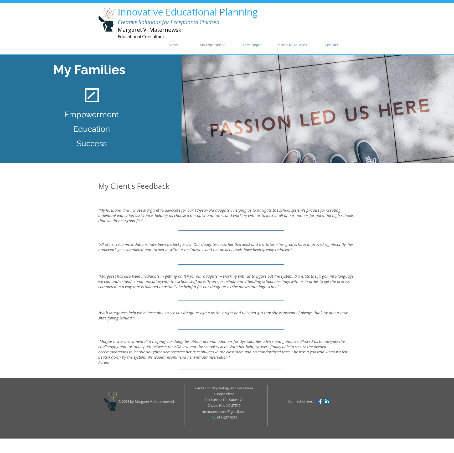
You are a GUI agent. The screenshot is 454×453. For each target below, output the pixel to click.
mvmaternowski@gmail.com (224, 411)
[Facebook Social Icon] (319, 401)
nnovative (143, 12)
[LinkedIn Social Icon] (326, 401)
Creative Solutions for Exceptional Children (168, 22)
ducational (195, 12)
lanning (241, 12)
